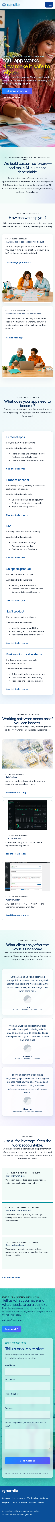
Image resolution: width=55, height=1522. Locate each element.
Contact (23, 1502)
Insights (5, 1502)
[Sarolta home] (11, 4)
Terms (41, 1502)
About (14, 1502)
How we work (18, 1498)
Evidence (44, 1498)
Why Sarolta (32, 1498)
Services (6, 1498)
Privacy (32, 1502)
